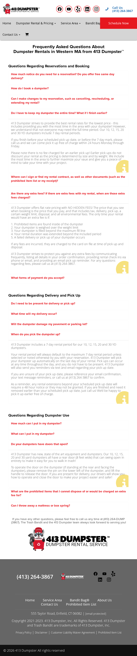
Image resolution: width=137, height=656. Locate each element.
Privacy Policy (23, 632)
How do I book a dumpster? (30, 88)
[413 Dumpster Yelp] (78, 9)
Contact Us (49, 604)
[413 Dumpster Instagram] (96, 9)
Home (7, 23)
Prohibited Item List (81, 604)
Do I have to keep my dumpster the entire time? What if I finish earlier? (59, 113)
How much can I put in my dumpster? (36, 423)
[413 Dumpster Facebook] (59, 9)
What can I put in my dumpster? (32, 434)
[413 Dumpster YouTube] (68, 9)
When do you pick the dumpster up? (35, 334)
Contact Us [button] (11, 34)
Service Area (52, 600)
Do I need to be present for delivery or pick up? (43, 303)
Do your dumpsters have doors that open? (39, 444)
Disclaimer (41, 632)
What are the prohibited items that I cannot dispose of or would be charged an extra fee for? (68, 493)
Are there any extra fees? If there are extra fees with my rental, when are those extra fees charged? (68, 195)
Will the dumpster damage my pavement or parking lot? (49, 324)
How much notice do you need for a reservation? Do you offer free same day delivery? (62, 76)
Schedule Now (118, 23)
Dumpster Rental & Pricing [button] (35, 23)
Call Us (117, 7)
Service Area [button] (70, 23)
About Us (104, 600)
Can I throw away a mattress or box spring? (40, 505)
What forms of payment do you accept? (37, 278)
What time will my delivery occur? (34, 314)
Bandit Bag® (94, 23)
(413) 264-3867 (35, 576)
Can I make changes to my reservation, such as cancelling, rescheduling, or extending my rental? (62, 100)
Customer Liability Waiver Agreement (73, 632)
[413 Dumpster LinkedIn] (87, 9)
